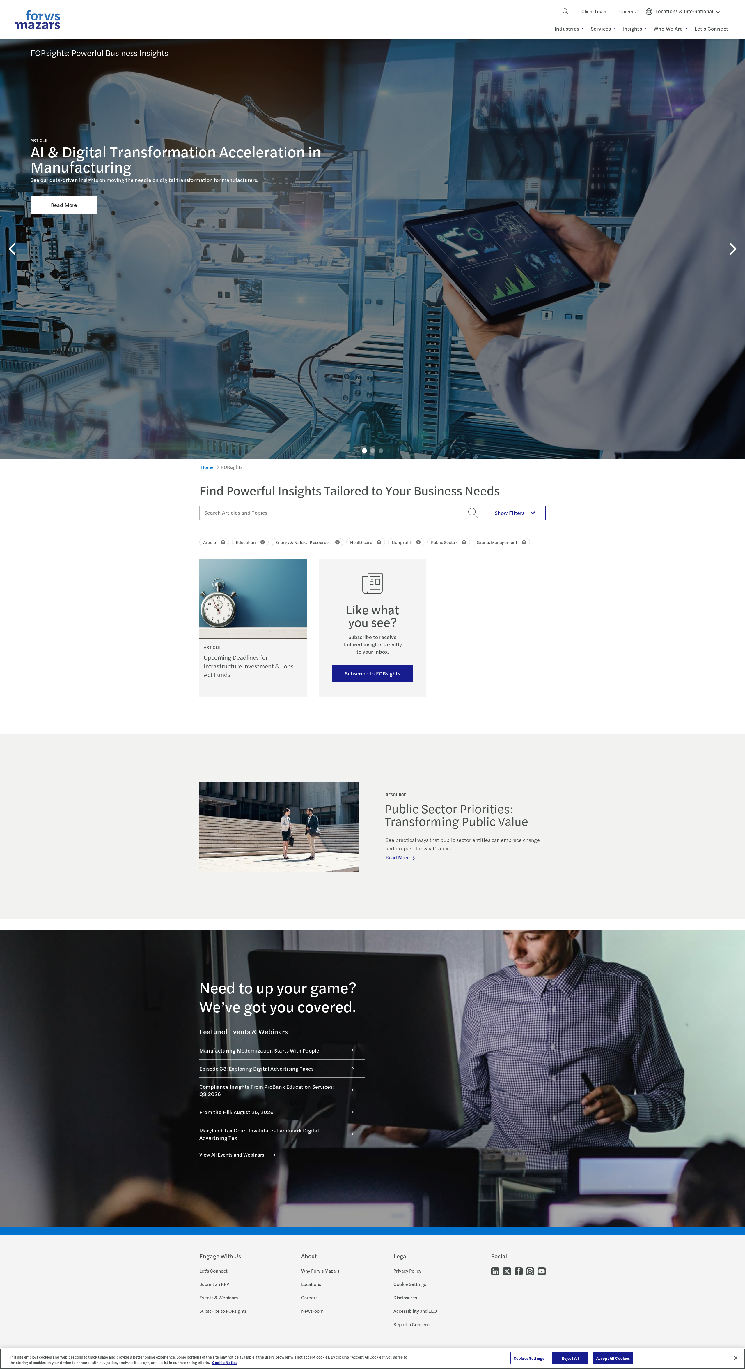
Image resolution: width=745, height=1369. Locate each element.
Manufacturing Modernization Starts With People (259, 1050)
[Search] (565, 11)
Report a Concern (411, 1324)
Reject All (570, 1358)
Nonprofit (401, 542)
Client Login (593, 11)
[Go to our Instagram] (530, 1271)
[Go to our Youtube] (542, 1271)
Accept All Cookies (613, 1358)
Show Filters (509, 512)
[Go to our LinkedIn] (495, 1271)
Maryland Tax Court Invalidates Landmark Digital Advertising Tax (259, 1134)
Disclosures (405, 1297)
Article (209, 542)
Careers (627, 11)
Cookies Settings (529, 1358)
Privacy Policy (407, 1270)
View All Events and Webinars (231, 1154)
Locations (311, 1284)
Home (207, 467)
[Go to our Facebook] (519, 1271)
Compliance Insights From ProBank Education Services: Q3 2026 (266, 1090)
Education (246, 542)
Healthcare (361, 542)
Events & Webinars (218, 1297)
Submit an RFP (214, 1284)
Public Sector (444, 542)
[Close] (735, 1358)
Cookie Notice (224, 1363)
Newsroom (312, 1311)
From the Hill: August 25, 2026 (236, 1111)
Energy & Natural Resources (303, 542)
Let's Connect (213, 1270)
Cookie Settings (409, 1284)
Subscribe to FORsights (372, 673)
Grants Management (497, 542)
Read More (64, 204)
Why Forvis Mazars (320, 1270)
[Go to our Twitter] (507, 1271)
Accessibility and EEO (415, 1311)
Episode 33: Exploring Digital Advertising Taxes (256, 1068)
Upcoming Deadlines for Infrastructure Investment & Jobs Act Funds (249, 666)
